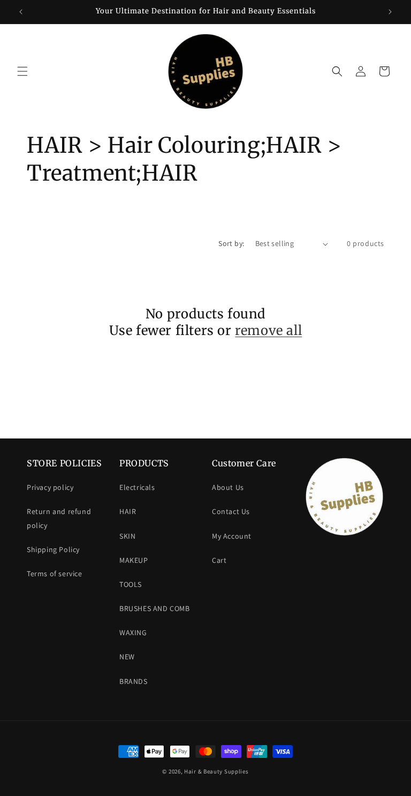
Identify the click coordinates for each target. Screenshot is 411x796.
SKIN (127, 536)
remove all (268, 330)
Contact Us (231, 511)
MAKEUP (133, 560)
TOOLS (130, 584)
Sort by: (231, 243)
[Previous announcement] (21, 12)
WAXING (133, 632)
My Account (232, 536)
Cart (219, 560)
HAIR (127, 511)
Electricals (137, 487)
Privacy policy (50, 487)
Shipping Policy (53, 549)
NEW (127, 656)
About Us (228, 487)
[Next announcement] (390, 12)
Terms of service (54, 573)
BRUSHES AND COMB (154, 608)
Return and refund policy (59, 518)
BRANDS (133, 681)
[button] (22, 71)
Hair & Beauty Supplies (216, 771)
